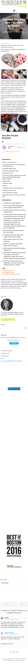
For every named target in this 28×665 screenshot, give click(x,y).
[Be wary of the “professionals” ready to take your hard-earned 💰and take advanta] (14, 403)
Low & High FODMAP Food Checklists (11, 361)
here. (18, 113)
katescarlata (8, 31)
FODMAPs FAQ (5, 353)
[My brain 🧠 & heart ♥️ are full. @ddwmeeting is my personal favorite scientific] (14, 473)
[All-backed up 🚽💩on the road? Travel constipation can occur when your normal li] (14, 426)
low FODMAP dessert (8, 272)
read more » (4, 315)
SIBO (2, 358)
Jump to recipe (5, 43)
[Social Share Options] (3, 413)
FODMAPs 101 (5, 356)
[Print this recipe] (2, 141)
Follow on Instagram (15, 388)
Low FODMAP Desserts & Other (11, 151)
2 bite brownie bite (7, 270)
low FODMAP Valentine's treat (10, 274)
